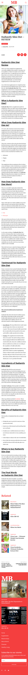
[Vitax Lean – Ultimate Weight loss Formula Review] (5, 537)
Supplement (4, 43)
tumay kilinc (5, 46)
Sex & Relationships (14, 525)
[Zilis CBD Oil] (5, 515)
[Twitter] (21, 54)
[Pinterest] (25, 54)
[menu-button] (2, 2)
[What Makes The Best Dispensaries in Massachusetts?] (5, 504)
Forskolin (17, 399)
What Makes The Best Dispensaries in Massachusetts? (17, 505)
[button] (26, 2)
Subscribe (14, 664)
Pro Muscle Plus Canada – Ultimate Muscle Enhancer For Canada (6, 565)
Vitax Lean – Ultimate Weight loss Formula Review (17, 538)
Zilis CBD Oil (14, 516)
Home (3, 633)
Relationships (5, 638)
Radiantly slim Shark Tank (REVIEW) (21, 564)
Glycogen (5, 215)
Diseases (3, 644)
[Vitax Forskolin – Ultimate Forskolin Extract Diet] (5, 548)
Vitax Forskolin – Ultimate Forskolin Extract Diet (16, 549)
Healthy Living (5, 647)
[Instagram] (5, 670)
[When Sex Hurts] (5, 526)
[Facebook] (18, 54)
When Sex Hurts (15, 527)
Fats (4, 212)
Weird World (13, 501)
